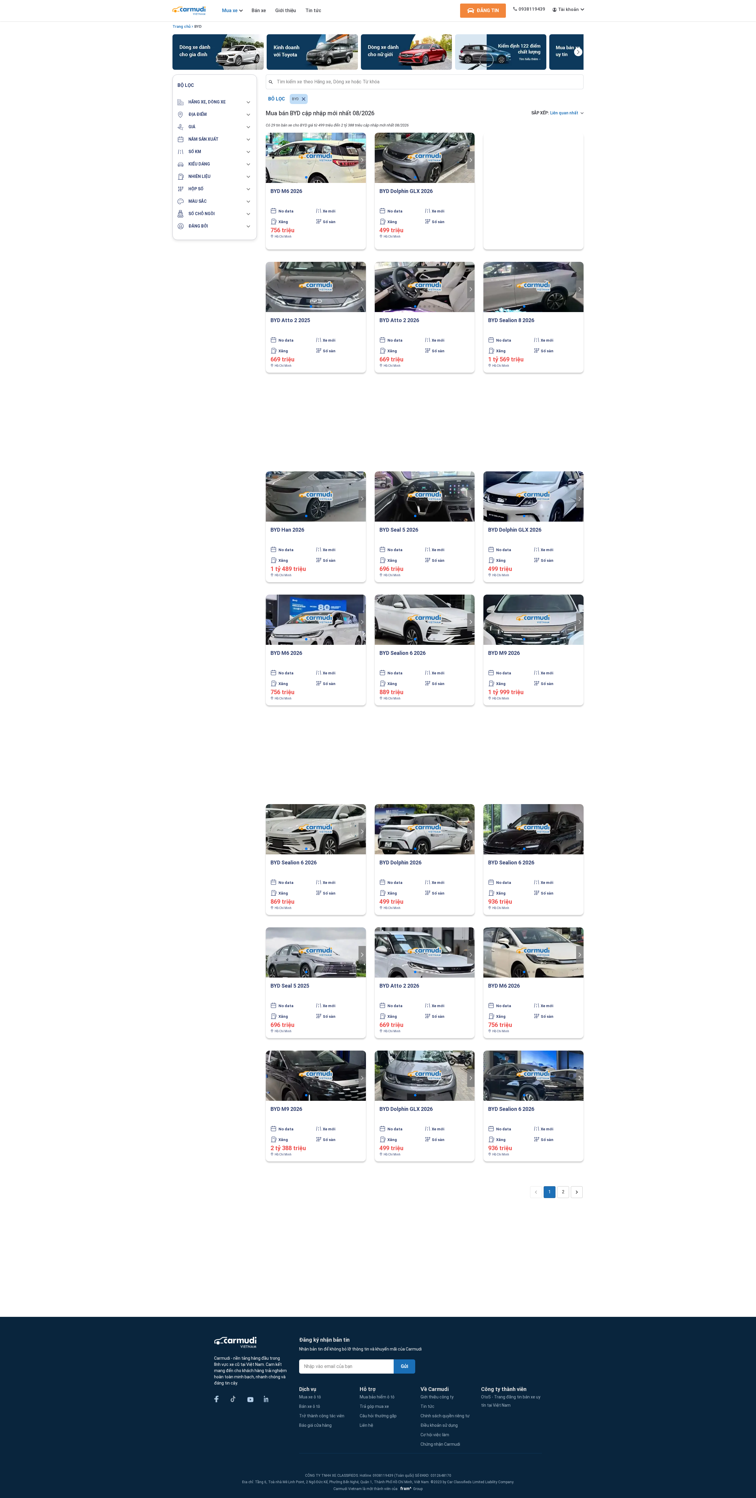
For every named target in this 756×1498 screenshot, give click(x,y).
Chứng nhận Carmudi (440, 1444)
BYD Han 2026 (287, 530)
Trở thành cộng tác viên (321, 1415)
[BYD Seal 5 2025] (316, 952)
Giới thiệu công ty (437, 1397)
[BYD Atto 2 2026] (425, 287)
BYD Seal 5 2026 (398, 530)
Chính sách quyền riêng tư (445, 1415)
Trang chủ (181, 26)
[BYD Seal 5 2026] (425, 496)
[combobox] (427, 82)
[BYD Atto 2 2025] (316, 287)
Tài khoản (568, 9)
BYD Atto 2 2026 (399, 320)
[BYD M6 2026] (316, 158)
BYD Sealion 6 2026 (402, 653)
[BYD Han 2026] (316, 496)
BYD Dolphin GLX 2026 (406, 191)
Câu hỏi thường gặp (378, 1415)
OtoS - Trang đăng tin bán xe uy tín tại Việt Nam (510, 1401)
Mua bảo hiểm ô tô (377, 1397)
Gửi (404, 1366)
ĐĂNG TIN (488, 10)
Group (410, 1489)
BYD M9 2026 (504, 653)
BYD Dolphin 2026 (400, 862)
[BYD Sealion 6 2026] (425, 620)
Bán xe (259, 10)
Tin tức (313, 10)
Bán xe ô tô (309, 1406)
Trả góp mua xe (374, 1406)
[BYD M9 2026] (533, 620)
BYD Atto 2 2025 (290, 320)
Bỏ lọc (276, 99)
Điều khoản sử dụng (439, 1425)
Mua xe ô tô (310, 1397)
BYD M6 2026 (286, 191)
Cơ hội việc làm (435, 1434)
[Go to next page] (577, 1192)
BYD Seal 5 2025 (290, 986)
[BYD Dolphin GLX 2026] (425, 158)
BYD (198, 26)
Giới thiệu (285, 10)
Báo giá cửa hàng (315, 1425)
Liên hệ (366, 1425)
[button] (214, 102)
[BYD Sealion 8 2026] (533, 287)
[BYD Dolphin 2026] (425, 829)
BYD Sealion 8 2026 (511, 320)
